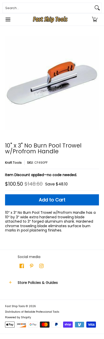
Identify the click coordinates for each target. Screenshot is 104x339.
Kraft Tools (13, 162)
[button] (94, 19)
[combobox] (48, 8)
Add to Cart (52, 200)
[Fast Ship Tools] (50, 19)
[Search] (97, 8)
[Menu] (7, 19)
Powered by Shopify (18, 317)
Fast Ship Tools (15, 306)
